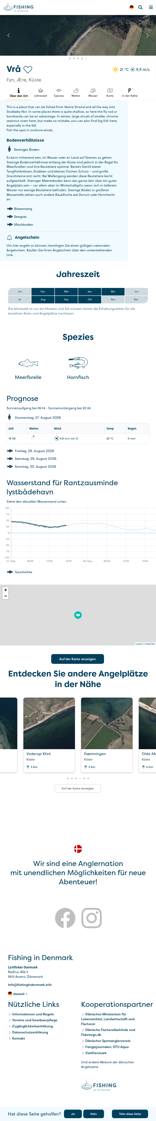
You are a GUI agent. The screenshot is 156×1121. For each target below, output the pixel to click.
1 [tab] (70, 59)
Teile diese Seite (130, 1114)
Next (147, 35)
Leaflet (139, 643)
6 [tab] (88, 779)
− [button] (5, 596)
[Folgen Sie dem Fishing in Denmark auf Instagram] (91, 919)
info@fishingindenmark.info (30, 984)
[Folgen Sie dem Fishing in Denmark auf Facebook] (65, 919)
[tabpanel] (107, 735)
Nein (93, 1114)
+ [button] (5, 590)
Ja (73, 1114)
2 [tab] (74, 59)
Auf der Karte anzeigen (77, 659)
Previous (8, 35)
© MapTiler (149, 643)
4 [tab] (82, 59)
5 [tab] (86, 59)
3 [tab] (78, 59)
